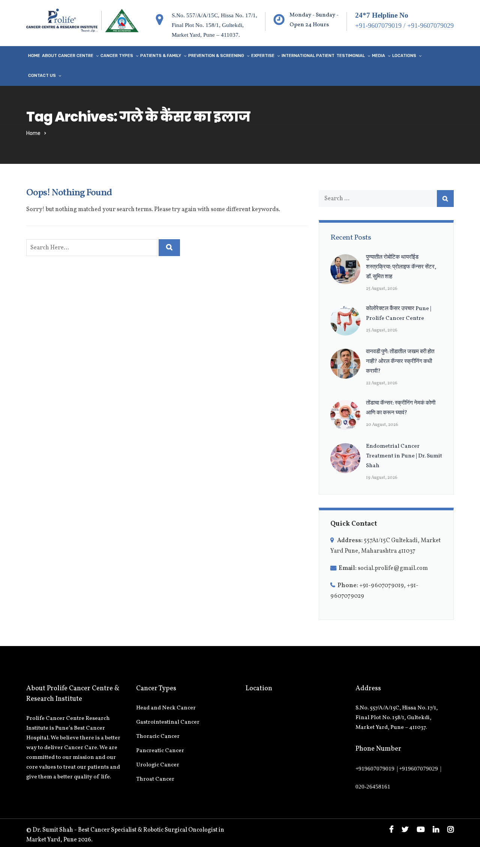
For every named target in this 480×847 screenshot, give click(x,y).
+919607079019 (375, 769)
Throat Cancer (155, 779)
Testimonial (350, 55)
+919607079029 (418, 769)
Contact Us (42, 75)
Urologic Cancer (157, 765)
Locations (404, 55)
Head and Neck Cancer (166, 708)
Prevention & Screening (216, 55)
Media (378, 55)
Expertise (262, 55)
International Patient (308, 55)
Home (34, 55)
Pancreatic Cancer (160, 751)
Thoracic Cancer (158, 737)
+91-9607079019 (378, 25)
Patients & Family (160, 55)
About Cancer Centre (67, 55)
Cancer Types (116, 55)
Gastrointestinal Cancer (168, 722)
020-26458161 (373, 787)
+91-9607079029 (430, 25)
